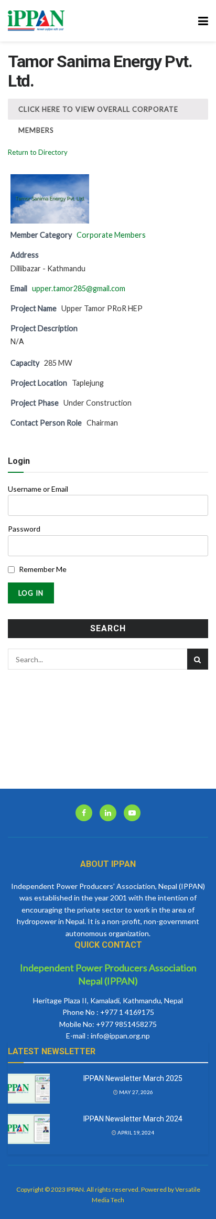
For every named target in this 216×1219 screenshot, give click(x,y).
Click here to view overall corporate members (98, 112)
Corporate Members (111, 234)
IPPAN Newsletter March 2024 (132, 1119)
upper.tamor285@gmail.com (78, 288)
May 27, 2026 (135, 1092)
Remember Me (43, 569)
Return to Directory (38, 152)
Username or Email (38, 488)
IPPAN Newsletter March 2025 (132, 1078)
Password (24, 528)
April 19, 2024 (135, 1132)
